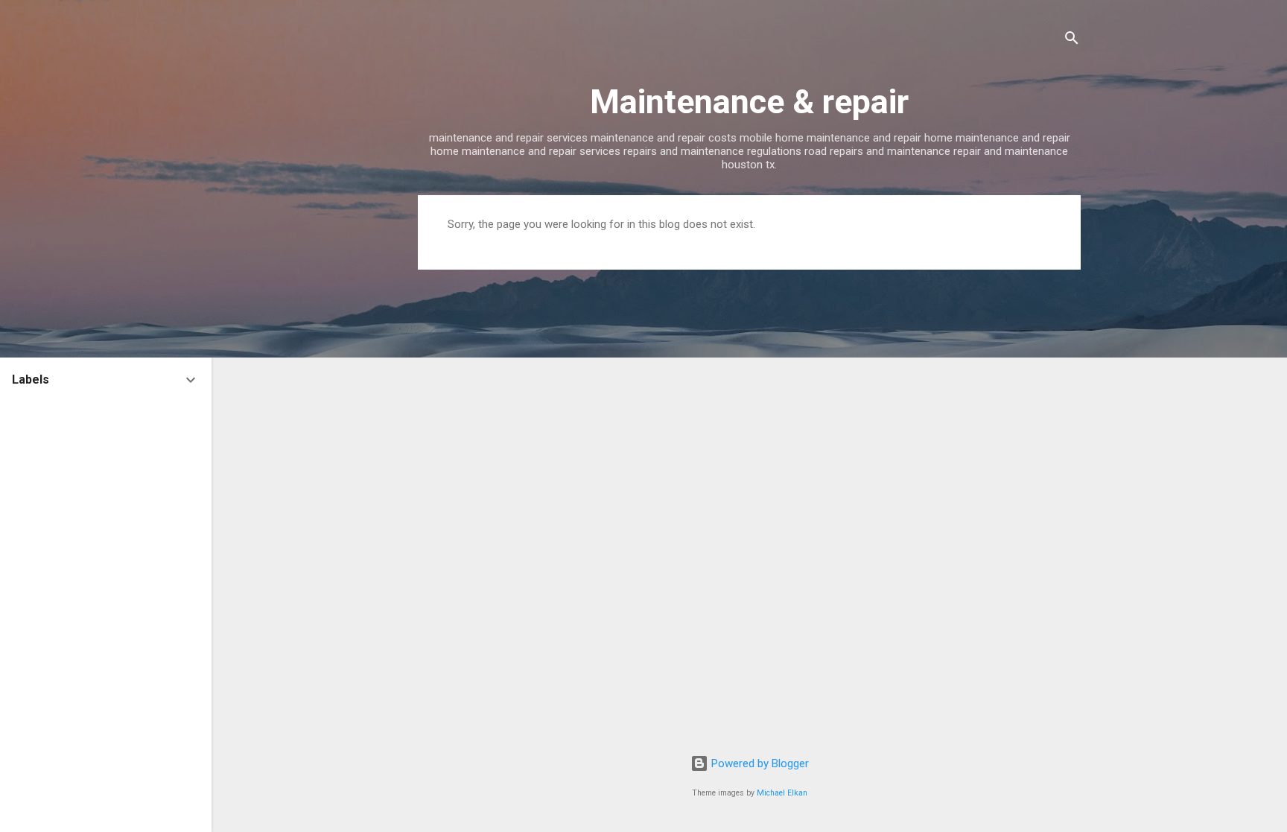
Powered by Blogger (758, 763)
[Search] (1072, 40)
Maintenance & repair (749, 101)
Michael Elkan (782, 793)
